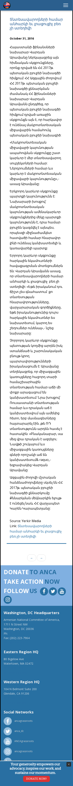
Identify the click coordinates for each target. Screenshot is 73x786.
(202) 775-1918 (18, 633)
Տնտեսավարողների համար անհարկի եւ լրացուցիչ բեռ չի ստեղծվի (36, 531)
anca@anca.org (14, 642)
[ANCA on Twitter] (53, 592)
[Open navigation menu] (66, 5)
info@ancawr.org (15, 703)
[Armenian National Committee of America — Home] (7, 5)
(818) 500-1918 (14, 698)
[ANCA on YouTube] (62, 592)
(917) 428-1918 (14, 668)
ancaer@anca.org (15, 673)
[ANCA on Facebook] (44, 592)
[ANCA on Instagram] (8, 600)
